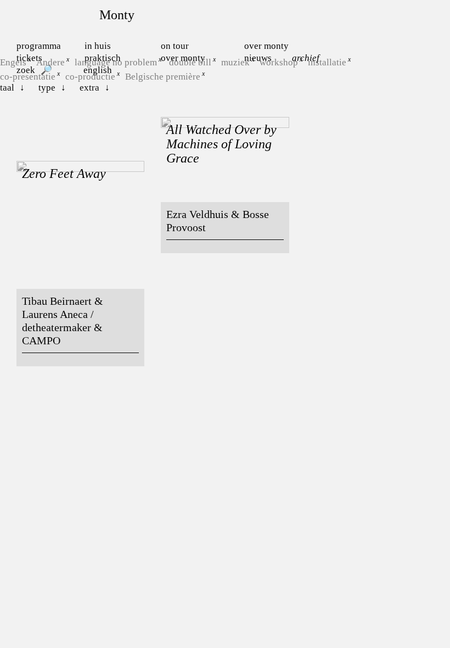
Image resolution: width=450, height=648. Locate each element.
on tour (175, 46)
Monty (116, 15)
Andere (50, 62)
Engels (13, 62)
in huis (98, 46)
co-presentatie (27, 76)
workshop (279, 62)
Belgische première (162, 76)
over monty (266, 46)
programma (38, 46)
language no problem (116, 62)
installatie (327, 62)
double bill (190, 62)
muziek (235, 62)
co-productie (90, 76)
